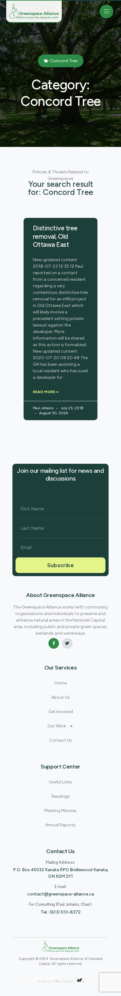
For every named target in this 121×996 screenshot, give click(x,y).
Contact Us (60, 740)
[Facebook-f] (53, 643)
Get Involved (60, 711)
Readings (61, 796)
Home (61, 683)
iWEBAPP (68, 981)
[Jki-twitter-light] (67, 643)
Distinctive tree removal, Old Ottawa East (55, 236)
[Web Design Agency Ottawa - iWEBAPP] (79, 980)
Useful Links (60, 782)
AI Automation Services (59, 979)
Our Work (56, 726)
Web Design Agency (27, 979)
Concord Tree (63, 60)
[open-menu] (106, 11)
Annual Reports (60, 825)
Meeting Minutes (60, 810)
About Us (60, 697)
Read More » (46, 392)
